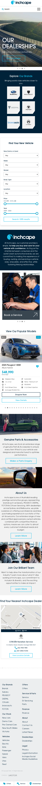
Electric (5, 744)
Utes (4, 761)
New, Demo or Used (11, 151)
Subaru (5, 692)
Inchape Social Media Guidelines (29, 757)
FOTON (5, 709)
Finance (25, 713)
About (25, 722)
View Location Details (21, 655)
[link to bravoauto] (13, 122)
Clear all (21, 147)
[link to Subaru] (13, 92)
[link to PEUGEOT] (28, 92)
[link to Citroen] (28, 122)
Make (6, 161)
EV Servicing (27, 701)
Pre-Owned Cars (9, 724)
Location (7, 189)
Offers (25, 688)
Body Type (7, 180)
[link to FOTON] (28, 107)
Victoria (5, 731)
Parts (24, 704)
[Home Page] (21, 2)
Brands (5, 688)
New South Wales (9, 728)
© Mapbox (36, 628)
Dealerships (27, 741)
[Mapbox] (7, 627)
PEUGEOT (6, 695)
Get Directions (22, 651)
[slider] (5, 203)
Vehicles (5, 740)
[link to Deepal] (13, 107)
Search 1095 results (21, 219)
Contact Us (27, 725)
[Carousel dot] (17, 68)
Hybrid (5, 754)
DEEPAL (5, 699)
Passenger (6, 750)
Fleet (4, 764)
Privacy (25, 750)
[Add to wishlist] (37, 366)
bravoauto (7, 705)
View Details (21, 400)
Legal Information (30, 753)
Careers (25, 728)
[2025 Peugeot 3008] (21, 349)
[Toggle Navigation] (38, 9)
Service (25, 697)
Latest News (27, 732)
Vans (4, 757)
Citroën (5, 702)
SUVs (4, 747)
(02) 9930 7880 (22, 648)
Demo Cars (7, 721)
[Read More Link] (21, 617)
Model (6, 170)
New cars (6, 718)
